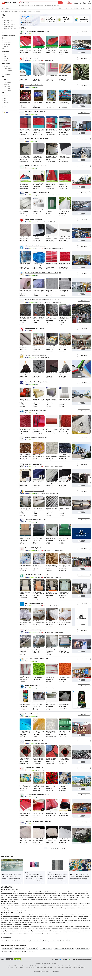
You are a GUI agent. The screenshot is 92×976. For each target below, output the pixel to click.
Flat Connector (61, 940)
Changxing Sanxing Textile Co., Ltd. (34, 328)
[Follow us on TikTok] (80, 959)
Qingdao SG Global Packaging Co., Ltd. (35, 630)
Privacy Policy (52, 969)
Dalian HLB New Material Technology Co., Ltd (37, 192)
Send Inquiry (84, 31)
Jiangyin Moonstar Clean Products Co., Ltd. (36, 658)
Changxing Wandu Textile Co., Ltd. (34, 85)
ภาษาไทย (66, 967)
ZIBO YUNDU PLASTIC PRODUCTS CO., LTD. (36, 574)
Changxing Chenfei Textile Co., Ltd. (34, 767)
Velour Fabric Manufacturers (82, 948)
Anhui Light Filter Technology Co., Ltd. (35, 246)
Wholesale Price (47, 965)
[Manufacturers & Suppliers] (8, 2)
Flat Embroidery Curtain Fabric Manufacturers (64, 948)
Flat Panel (15, 940)
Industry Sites (61, 965)
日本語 (58, 967)
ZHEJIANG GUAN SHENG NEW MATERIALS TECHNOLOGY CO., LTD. (43, 273)
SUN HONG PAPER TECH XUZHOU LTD (35, 111)
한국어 (55, 967)
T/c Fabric (69, 940)
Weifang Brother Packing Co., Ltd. (34, 685)
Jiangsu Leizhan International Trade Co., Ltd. (37, 31)
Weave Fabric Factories (7, 948)
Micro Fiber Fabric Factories (46, 948)
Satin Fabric (53, 940)
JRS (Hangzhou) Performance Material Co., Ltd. (38, 821)
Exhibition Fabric (23, 940)
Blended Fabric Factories (32, 948)
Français (26, 967)
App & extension (74, 8)
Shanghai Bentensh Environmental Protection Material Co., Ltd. (42, 299)
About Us (38, 963)
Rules (90, 8)
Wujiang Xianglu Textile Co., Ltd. (33, 219)
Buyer (60, 8)
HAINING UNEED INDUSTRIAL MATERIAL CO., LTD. (38, 138)
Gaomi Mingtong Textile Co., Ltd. (33, 464)
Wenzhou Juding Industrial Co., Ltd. (34, 491)
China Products (18, 965)
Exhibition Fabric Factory (39, 5)
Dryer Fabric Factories (19, 948)
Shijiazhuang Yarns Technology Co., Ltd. (35, 410)
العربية (51, 967)
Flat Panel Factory (30, 5)
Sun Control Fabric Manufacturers (9, 951)
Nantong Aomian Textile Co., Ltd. (34, 603)
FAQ (42, 963)
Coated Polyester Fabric (35, 940)
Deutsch (41, 967)
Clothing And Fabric (6, 940)
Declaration (46, 969)
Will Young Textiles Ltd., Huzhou (33, 58)
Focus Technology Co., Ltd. (47, 971)
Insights (81, 965)
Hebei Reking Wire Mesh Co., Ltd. (34, 740)
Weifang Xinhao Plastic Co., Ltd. (33, 713)
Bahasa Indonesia (81, 967)
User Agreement (40, 969)
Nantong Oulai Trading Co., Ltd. (33, 548)
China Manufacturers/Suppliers (28, 965)
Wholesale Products (38, 965)
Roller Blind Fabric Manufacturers (26, 951)
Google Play (17, 959)
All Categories (6, 8)
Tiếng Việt (75, 967)
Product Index (76, 965)
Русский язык (31, 967)
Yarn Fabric (45, 940)
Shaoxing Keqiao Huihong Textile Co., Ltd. (36, 355)
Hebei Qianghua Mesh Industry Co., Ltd (35, 165)
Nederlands (46, 967)
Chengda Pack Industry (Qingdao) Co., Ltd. (36, 382)
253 (62, 848)
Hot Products (11, 965)
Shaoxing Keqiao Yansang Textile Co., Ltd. (36, 437)
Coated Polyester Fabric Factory (50, 5)
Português (21, 967)
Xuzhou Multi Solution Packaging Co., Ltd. (36, 519)
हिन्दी (62, 967)
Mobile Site (54, 963)
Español (16, 967)
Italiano (37, 967)
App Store (9, 959)
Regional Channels (69, 965)
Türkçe (70, 967)
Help (67, 8)
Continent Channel (54, 965)
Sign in (89, 3)
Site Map (48, 963)
